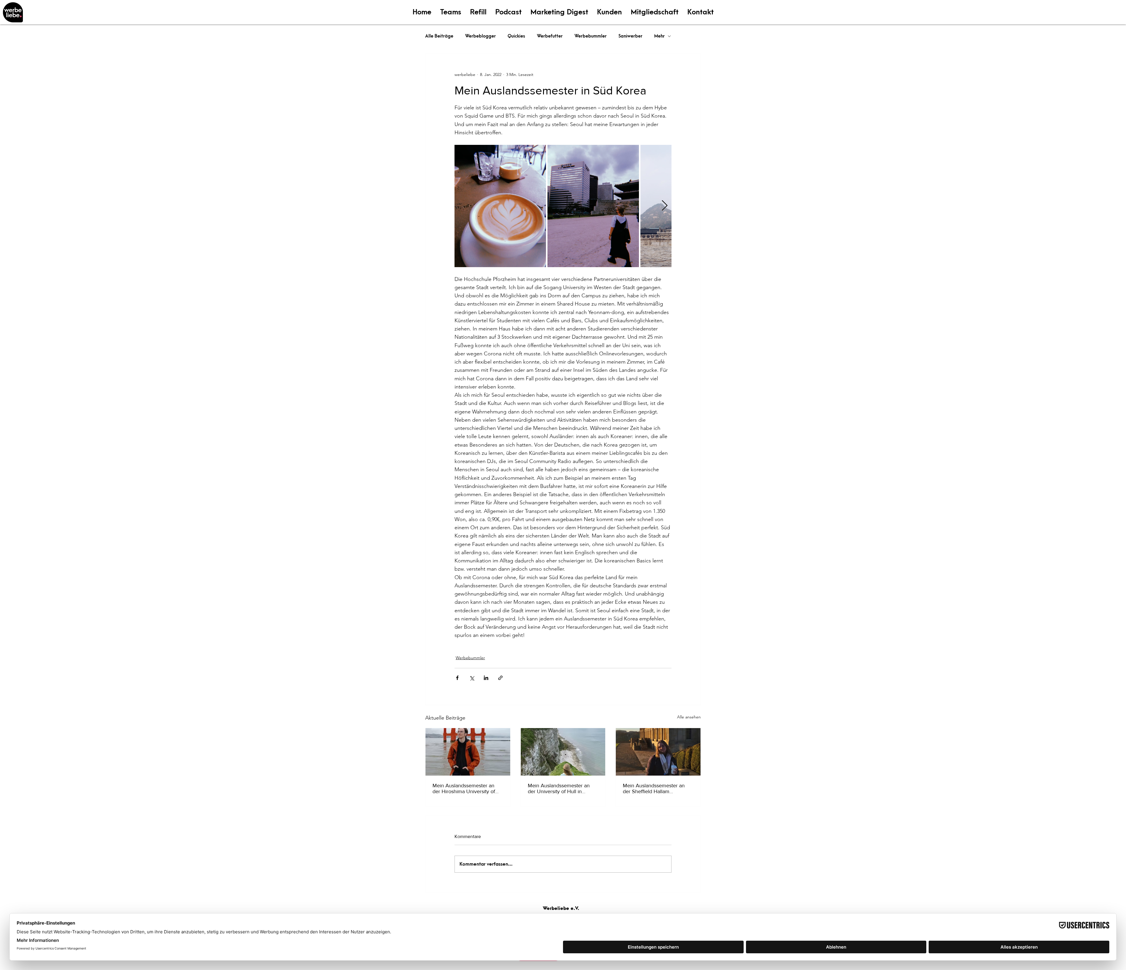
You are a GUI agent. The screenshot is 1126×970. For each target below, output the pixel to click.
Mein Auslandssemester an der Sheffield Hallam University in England (654, 788)
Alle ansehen (689, 717)
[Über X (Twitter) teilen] (471, 678)
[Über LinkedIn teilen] (486, 678)
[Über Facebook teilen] (457, 678)
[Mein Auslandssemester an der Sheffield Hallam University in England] (658, 752)
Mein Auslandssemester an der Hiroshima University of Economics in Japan (464, 788)
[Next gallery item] (664, 206)
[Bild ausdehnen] (500, 206)
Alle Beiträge (439, 36)
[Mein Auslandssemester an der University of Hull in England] (563, 752)
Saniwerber (630, 36)
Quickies (516, 36)
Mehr (659, 36)
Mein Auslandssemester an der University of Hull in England (559, 788)
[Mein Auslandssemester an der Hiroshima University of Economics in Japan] (467, 752)
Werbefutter (550, 36)
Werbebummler (590, 36)
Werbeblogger (480, 36)
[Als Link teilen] (500, 678)
